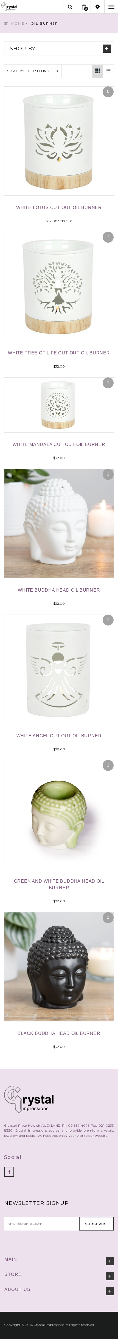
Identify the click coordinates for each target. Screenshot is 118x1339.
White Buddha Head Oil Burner (59, 590)
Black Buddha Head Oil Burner (59, 1033)
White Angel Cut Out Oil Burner (59, 735)
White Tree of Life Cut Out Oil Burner (59, 353)
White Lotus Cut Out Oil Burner (59, 207)
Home (18, 23)
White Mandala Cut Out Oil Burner (59, 444)
